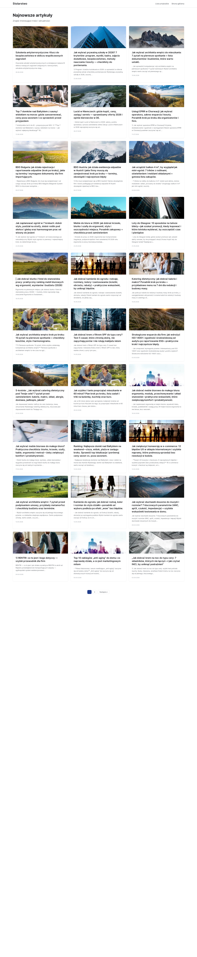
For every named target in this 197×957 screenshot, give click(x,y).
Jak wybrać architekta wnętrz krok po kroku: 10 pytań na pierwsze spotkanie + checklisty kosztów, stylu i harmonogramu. (40, 337)
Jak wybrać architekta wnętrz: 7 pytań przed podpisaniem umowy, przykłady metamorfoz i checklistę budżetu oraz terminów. (40, 505)
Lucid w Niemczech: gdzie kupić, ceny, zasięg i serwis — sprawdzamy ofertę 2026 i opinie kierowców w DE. (98, 114)
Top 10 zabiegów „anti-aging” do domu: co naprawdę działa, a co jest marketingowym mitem (97, 561)
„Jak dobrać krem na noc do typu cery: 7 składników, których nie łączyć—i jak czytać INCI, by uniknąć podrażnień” (156, 561)
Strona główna (178, 4)
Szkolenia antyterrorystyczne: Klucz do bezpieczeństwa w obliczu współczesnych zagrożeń (39, 55)
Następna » (104, 592)
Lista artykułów (162, 4)
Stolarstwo (20, 3)
